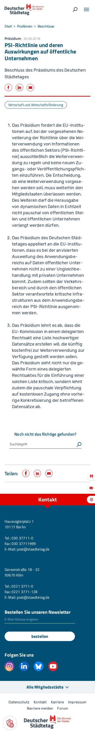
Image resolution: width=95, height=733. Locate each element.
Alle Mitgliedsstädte (45, 687)
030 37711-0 (22, 538)
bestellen (39, 636)
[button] (9, 723)
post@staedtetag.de (33, 549)
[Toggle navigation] (86, 9)
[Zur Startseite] (24, 9)
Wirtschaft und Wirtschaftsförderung (35, 104)
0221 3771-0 (22, 586)
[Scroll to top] (81, 493)
